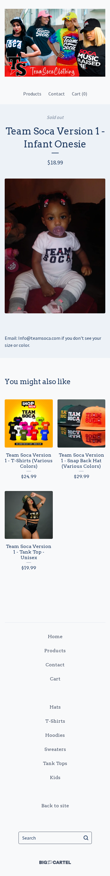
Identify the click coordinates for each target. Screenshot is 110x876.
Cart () (79, 94)
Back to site (55, 805)
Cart (55, 679)
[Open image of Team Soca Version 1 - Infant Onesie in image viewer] (55, 246)
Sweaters (55, 749)
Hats (55, 707)
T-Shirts (55, 721)
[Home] (55, 43)
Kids (55, 777)
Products (32, 94)
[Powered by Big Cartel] (55, 862)
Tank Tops (55, 763)
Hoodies (55, 735)
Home (55, 636)
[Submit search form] (85, 837)
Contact (56, 94)
